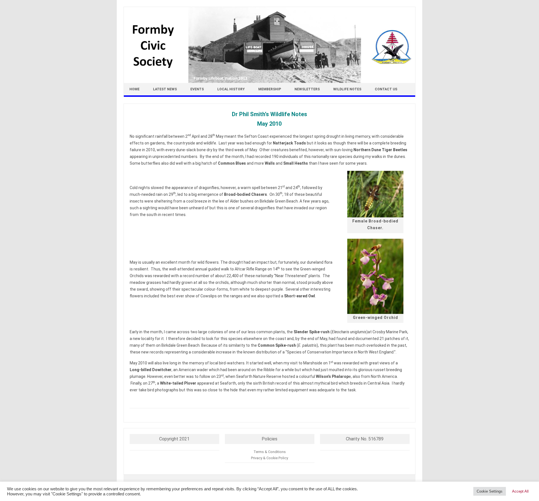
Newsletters (307, 89)
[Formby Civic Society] (269, 81)
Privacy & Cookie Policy (269, 458)
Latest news (165, 89)
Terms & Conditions (269, 452)
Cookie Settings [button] (490, 491)
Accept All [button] (520, 491)
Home (134, 89)
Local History (231, 89)
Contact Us (386, 89)
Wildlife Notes (347, 89)
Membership (269, 89)
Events (197, 89)
